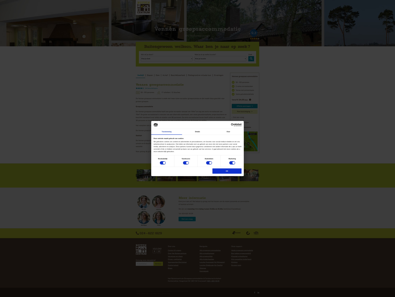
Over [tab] (228, 131)
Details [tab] (197, 131)
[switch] (186, 163)
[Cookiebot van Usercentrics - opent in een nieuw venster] (233, 124)
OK (227, 171)
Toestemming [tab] (166, 131)
